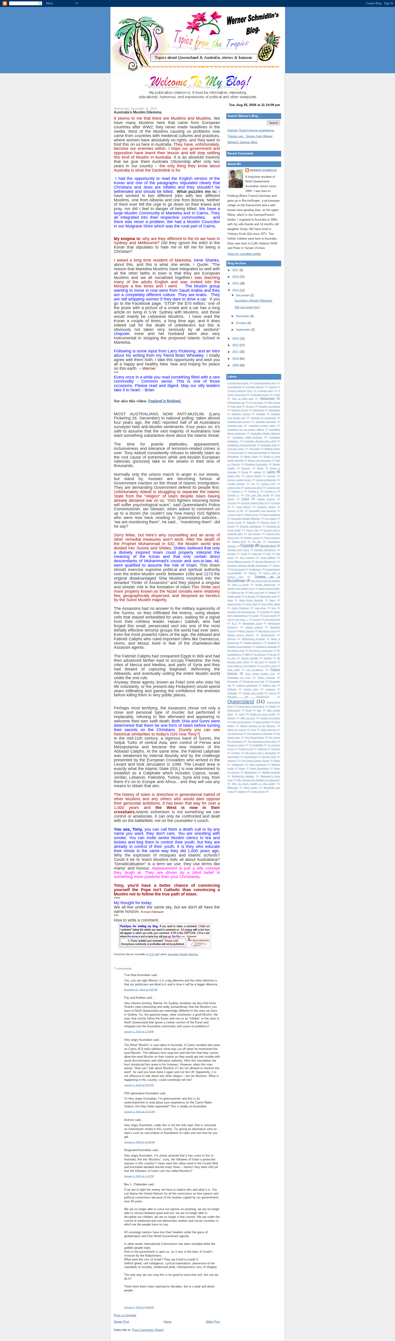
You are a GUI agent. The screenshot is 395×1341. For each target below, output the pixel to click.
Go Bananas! (238, 569)
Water (242, 768)
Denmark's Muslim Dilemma (245, 518)
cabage (258, 472)
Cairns (271, 471)
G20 (268, 553)
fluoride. (231, 553)
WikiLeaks (232, 787)
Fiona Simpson (272, 537)
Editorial (251, 522)
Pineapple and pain (253, 681)
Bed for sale (237, 452)
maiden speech (254, 627)
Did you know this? (247, 307)
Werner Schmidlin (263, 170)
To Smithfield (256, 745)
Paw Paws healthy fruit (260, 673)
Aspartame (274, 410)
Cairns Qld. (233, 476)
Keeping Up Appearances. (241, 612)
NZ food (259, 662)
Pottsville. (232, 693)
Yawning (242, 791)
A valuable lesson (259, 394)
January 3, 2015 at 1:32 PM (139, 1176)
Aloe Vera (236, 406)
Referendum (233, 710)
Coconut (231, 503)
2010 (236, 358)
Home (167, 1321)
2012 (236, 345)
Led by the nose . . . (238, 619)
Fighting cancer (252, 537)
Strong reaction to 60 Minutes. (258, 726)
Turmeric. (236, 753)
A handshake (234, 387)
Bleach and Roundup (259, 460)
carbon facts (233, 487)
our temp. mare (268, 666)
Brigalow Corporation (257, 464)
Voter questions (258, 764)
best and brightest (257, 452)
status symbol (263, 722)
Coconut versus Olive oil (254, 503)
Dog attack (270, 518)
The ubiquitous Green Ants (262, 741)
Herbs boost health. (269, 588)
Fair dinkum (254, 534)
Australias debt (269, 445)
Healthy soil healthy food (240, 588)
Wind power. (251, 787)
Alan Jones (274, 402)
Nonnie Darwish (249, 658)
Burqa (245, 472)
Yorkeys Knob (258, 791)
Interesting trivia (268, 596)
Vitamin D (232, 760)
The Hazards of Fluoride (259, 733)
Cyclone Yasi (234, 514)
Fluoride (247, 545)
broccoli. (246, 468)
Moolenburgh (268, 635)
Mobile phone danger (240, 635)
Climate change (266, 499)
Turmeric (275, 749)
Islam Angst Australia (251, 600)
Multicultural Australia (253, 639)
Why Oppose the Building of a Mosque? (258, 780)
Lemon (256, 619)
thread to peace (236, 745)
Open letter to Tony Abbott (241, 666)
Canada (271, 476)
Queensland (240, 701)
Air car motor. (256, 402)
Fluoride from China (238, 550)
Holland (272, 592)
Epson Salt (252, 530)
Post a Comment (125, 1315)
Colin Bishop (243, 507)
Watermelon (251, 772)
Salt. (259, 710)
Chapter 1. (237, 491)
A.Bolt (277, 394)
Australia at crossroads (263, 417)
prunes (272, 693)
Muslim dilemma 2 (253, 642)
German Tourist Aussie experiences (251, 130)
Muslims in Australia (266, 646)
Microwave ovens (268, 631)
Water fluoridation (259, 768)
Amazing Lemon (239, 410)
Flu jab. (256, 541)
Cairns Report (253, 476)
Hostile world (234, 596)
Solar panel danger (241, 722)
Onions (272, 662)
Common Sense (266, 507)
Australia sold (235, 425)
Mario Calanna (246, 631)
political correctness (246, 685)
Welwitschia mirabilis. (243, 776)
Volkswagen (238, 764)
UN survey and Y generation (260, 753)
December (243, 295)
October (241, 323)
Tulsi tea (262, 749)
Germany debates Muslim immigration (247, 565)
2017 (236, 270)
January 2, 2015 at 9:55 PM (139, 1085)
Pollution (232, 689)
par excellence (255, 669)
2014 (236, 290)
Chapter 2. (254, 491)
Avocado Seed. (235, 448)
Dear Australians (271, 514)
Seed (242, 714)
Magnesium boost (252, 623)
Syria (253, 729)
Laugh (255, 615)
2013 (236, 338)
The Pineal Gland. (254, 737)
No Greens (260, 654)
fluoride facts (268, 545)
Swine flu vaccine (236, 729)
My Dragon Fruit (236, 650)
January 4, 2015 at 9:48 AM (139, 1307)
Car (253, 483)
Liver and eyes (272, 619)
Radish (272, 706)
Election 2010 (268, 522)
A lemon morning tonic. (240, 390)
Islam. (272, 600)
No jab (273, 654)
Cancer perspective (266, 480)
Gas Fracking (247, 557)
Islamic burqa (234, 604)
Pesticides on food (239, 677)
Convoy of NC (235, 510)
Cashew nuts (273, 487)
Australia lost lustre (266, 421)
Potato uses (251, 689)
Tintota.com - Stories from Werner (249, 136)
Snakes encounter (270, 718)
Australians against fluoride (241, 445)
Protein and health (253, 693)
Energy (231, 526)
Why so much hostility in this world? (254, 783)
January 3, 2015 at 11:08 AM (139, 1142)
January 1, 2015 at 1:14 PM (139, 1031)
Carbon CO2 (268, 483)
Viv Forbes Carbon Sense (255, 760)
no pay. (231, 658)
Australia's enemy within (262, 425)
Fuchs (244, 553)
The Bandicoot (235, 733)
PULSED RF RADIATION (248, 696)
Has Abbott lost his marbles (265, 580)
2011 (236, 352)
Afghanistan (267, 398)
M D (234, 623)
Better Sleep (251, 456)
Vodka (276, 760)
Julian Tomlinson (241, 608)
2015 (236, 283)
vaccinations (250, 756)
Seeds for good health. (263, 714)
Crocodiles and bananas (262, 510)
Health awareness (265, 584)
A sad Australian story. (265, 383)
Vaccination (233, 756)
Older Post (213, 1321)
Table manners (268, 729)
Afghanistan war (236, 402)
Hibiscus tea (237, 592)
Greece (252, 573)
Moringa (231, 639)
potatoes (270, 689)
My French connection (261, 650)
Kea (274, 608)
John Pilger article (270, 604)
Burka (260, 468)
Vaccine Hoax (269, 756)
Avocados (254, 448)
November (243, 316)
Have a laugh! (240, 584)
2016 (236, 276)
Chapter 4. (233, 495)
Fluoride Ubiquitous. (265, 550)
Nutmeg (268, 658)
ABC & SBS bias (242, 398)
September (243, 329)
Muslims (272, 642)
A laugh (273, 387)
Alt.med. (250, 406)
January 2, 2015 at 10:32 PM (139, 1111)
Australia (260, 414)
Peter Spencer (266, 677)
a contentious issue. (238, 383)
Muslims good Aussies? (239, 646)
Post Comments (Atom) (148, 1330)
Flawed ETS (239, 541)
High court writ (256, 592)
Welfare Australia (271, 772)
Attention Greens (241, 414)
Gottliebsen (255, 569)
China (245, 498)
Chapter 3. (270, 491)
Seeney (231, 718)
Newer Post (121, 1321)
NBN (247, 654)
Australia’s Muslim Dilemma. (138, 112)
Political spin (269, 685)
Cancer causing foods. (239, 480)
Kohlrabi (265, 612)
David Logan (252, 514)
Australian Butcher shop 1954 (260, 441)
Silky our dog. (248, 718)
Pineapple (232, 681)
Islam (230, 600)
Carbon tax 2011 (253, 487)
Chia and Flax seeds (257, 495)
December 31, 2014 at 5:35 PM (140, 989)
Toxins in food (246, 749)
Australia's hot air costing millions (245, 429)
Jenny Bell (251, 604)
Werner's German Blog (242, 142)
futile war (257, 553)
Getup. (276, 565)
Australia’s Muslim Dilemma (183, 954)
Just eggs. (261, 608)
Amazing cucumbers (269, 406)
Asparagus (258, 410)
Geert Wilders (268, 557)
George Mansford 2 (265, 561)
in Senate (250, 596)
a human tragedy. (255, 387)
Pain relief (233, 669)
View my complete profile (244, 254)
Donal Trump (234, 522)
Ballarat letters (272, 448)
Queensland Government (250, 706)
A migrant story (265, 390)
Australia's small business (247, 437)
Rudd (248, 710)
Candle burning (236, 483)
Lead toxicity (269, 615)
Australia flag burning (239, 421)
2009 (236, 365)
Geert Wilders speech (239, 561)
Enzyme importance (250, 526)
